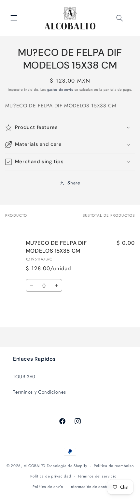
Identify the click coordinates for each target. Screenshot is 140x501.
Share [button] (73, 182)
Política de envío (48, 486)
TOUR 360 (24, 376)
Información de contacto (92, 486)
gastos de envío (60, 89)
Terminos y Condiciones (39, 392)
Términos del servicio (97, 476)
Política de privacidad (50, 476)
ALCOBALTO (35, 465)
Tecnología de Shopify (67, 465)
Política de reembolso (113, 465)
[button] (13, 17)
